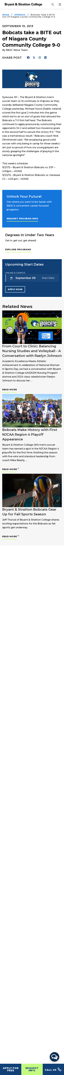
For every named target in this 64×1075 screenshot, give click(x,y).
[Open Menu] (60, 4)
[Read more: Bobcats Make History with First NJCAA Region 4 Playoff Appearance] (32, 410)
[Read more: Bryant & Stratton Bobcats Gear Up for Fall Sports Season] (32, 490)
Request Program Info (22, 218)
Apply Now (15, 289)
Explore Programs (18, 249)
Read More (9, 389)
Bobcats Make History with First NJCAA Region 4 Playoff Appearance (29, 434)
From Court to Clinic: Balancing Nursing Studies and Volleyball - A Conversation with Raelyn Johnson (32, 351)
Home (5, 14)
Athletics (19, 14)
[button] (54, 1057)
